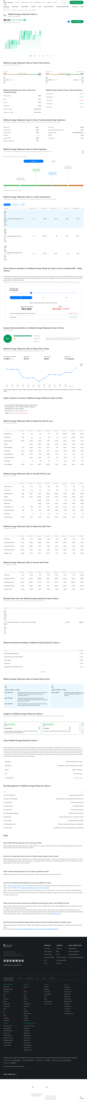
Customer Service (61, 957)
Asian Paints (6, 1020)
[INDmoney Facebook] (4, 961)
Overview (7, 204)
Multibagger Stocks (8, 1040)
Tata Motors (6, 987)
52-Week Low (27, 1038)
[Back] (4, 10)
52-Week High (27, 1035)
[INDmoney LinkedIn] (7, 961)
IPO (43, 2)
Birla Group (67, 996)
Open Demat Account (76, 2)
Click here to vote (78, 778)
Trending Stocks (28, 1045)
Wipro (4, 1015)
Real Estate (26, 1006)
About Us (59, 948)
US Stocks (17, 2)
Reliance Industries (8, 989)
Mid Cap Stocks (7, 1028)
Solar (45, 996)
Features (49, 2)
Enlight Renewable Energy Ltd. (14, 236)
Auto (25, 994)
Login (65, 2)
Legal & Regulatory (73, 954)
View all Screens (7, 1042)
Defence (26, 999)
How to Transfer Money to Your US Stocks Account (35, 887)
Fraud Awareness (61, 960)
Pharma (26, 991)
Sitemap (58, 963)
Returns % (15, 204)
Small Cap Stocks (7, 1030)
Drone (45, 999)
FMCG (25, 996)
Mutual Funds (37, 2)
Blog (57, 951)
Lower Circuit (27, 1042)
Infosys (5, 1001)
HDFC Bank (6, 991)
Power (25, 1001)
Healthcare (26, 1020)
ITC (4, 1011)
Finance (26, 1015)
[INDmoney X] (10, 961)
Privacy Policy (72, 948)
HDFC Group (67, 999)
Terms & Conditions (73, 951)
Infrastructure (27, 1003)
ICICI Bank (5, 999)
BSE (20, 1066)
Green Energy (47, 991)
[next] (81, 695)
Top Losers (26, 1030)
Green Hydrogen (48, 1001)
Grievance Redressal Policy (76, 957)
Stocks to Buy (27, 1047)
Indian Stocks (25, 2)
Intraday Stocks (27, 1050)
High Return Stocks (8, 1038)
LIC (4, 1013)
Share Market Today (29, 1026)
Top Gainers (27, 1028)
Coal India (5, 1018)
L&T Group (66, 1003)
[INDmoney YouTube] (13, 961)
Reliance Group (68, 991)
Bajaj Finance (6, 1003)
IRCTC (5, 1008)
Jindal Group (67, 1011)
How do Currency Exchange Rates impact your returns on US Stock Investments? (36, 929)
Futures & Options (49, 957)
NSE (17, 1066)
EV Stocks (46, 989)
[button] (68, 22)
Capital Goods (27, 1013)
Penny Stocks (6, 1033)
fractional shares (56, 913)
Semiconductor (48, 994)
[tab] (8, 978)
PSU (25, 1008)
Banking (26, 987)
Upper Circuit (27, 1040)
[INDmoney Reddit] (19, 961)
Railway (26, 1011)
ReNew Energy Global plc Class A (15, 218)
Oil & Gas (26, 1018)
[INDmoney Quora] (22, 961)
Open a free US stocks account (16, 885)
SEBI (13, 1066)
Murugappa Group (68, 1013)
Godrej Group (67, 1006)
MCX (23, 1066)
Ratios (22, 204)
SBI (4, 994)
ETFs (31, 2)
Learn (58, 954)
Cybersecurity (47, 1003)
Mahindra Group (68, 1001)
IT (24, 989)
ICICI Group (67, 1008)
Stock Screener (7, 1045)
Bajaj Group (67, 994)
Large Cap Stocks (7, 1026)
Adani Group (67, 989)
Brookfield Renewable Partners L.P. (14, 253)
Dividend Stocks (7, 1035)
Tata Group (67, 987)
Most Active (26, 1033)
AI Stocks (46, 987)
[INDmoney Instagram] (16, 961)
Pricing (55, 2)
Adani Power (6, 1006)
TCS (4, 996)
